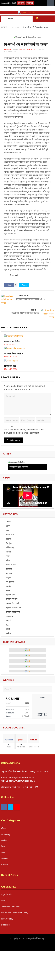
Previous (23, 295)
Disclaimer (5, 924)
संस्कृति (8, 620)
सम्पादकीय (9, 616)
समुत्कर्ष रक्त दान (11, 599)
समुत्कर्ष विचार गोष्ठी (12, 603)
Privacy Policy (7, 918)
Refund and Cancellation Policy (14, 912)
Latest (8, 521)
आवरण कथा (10, 534)
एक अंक (21, 3)
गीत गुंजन (9, 543)
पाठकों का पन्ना (11, 564)
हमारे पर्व (8, 633)
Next (33, 309)
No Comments (10, 51)
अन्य (7, 530)
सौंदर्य (8, 629)
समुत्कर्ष (15, 49)
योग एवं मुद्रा (10, 582)
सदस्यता (30, 3)
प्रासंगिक (9, 569)
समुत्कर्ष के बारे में (6, 894)
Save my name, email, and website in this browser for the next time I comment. (24, 431)
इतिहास (8, 539)
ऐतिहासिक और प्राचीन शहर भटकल (25, 312)
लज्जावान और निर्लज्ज (12, 341)
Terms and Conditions (10, 906)
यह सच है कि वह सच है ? (13, 353)
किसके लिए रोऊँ (10, 366)
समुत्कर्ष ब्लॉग (10, 594)
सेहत (7, 624)
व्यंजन (8, 590)
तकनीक (8, 551)
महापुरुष (8, 577)
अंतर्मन (8, 526)
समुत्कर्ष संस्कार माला (13, 612)
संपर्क (3, 900)
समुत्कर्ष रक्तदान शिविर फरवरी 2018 (30, 298)
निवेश (7, 556)
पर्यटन (8, 560)
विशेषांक (8, 586)
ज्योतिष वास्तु (10, 547)
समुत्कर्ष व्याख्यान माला (13, 607)
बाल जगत (42, 49)
